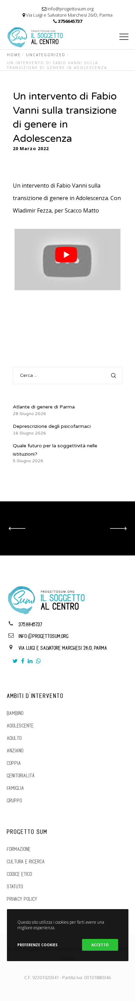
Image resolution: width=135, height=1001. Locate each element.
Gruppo (14, 800)
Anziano (15, 750)
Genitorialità (21, 775)
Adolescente (20, 726)
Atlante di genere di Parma (44, 407)
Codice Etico (19, 874)
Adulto (14, 738)
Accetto (100, 944)
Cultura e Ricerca (26, 861)
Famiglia (15, 788)
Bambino (15, 713)
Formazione (19, 849)
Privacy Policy (22, 899)
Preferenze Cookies (37, 944)
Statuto (15, 886)
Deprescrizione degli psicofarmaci (52, 426)
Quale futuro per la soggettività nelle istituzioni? (55, 450)
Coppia (14, 763)
